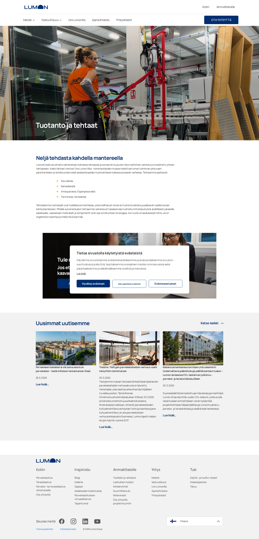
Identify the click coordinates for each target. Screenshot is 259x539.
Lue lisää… (42, 384)
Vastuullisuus (159, 482)
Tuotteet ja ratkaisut (124, 477)
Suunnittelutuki (121, 491)
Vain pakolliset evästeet (129, 283)
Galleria (79, 482)
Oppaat (79, 486)
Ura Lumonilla (159, 486)
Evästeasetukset (165, 283)
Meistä (155, 477)
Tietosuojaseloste (44, 529)
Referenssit (119, 495)
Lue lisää (81, 273)
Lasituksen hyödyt (123, 482)
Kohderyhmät (120, 486)
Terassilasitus (43, 482)
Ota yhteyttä (221, 20)
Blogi (77, 477)
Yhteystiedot (159, 495)
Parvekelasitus (44, 477)
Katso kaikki (209, 323)
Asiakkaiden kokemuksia (88, 491)
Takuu (193, 486)
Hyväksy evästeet (93, 283)
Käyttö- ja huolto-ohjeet (203, 477)
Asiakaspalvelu (198, 482)
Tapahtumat (81, 503)
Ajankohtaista (159, 491)
